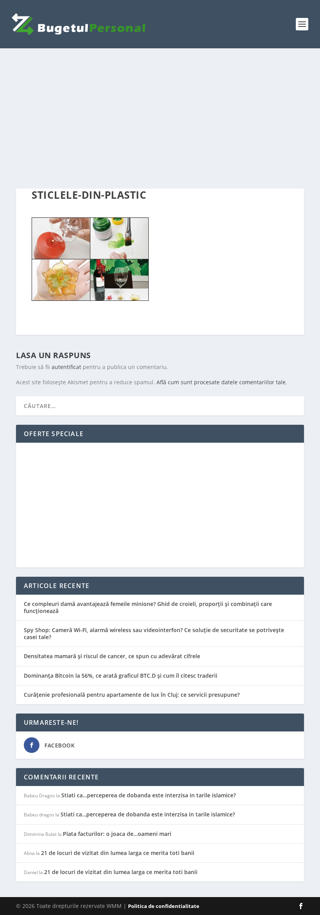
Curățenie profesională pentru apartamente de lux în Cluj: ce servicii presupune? (132, 694)
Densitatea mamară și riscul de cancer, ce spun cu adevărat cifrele (112, 656)
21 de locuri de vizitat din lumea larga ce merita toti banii (117, 853)
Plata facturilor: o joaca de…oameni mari (117, 833)
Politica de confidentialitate (163, 906)
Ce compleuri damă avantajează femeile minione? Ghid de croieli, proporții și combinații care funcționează (148, 607)
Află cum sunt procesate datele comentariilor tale (221, 382)
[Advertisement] (160, 118)
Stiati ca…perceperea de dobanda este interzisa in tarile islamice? (148, 795)
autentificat (66, 367)
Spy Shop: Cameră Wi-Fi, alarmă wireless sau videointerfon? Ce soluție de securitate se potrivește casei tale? (154, 633)
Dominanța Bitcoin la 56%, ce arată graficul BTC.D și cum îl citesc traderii (120, 675)
